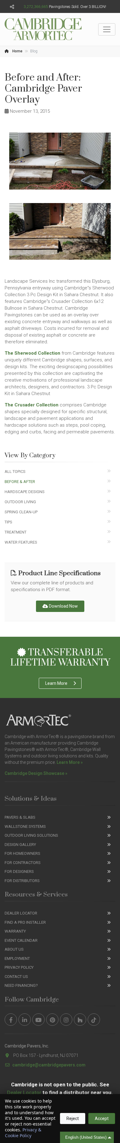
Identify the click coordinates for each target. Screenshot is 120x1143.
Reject (72, 1118)
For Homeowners (22, 853)
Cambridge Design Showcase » (36, 773)
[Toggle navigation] (106, 29)
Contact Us (16, 976)
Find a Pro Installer (25, 922)
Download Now (63, 606)
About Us (14, 949)
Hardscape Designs (25, 491)
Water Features (21, 542)
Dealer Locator (21, 913)
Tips (8, 522)
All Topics (15, 471)
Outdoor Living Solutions (31, 835)
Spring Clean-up (21, 512)
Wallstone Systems (25, 826)
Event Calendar (21, 940)
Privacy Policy (19, 967)
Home (16, 51)
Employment (17, 958)
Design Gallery (20, 844)
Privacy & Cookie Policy (23, 1132)
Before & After (20, 481)
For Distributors (22, 880)
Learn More (56, 683)
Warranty (15, 931)
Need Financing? (21, 985)
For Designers (19, 871)
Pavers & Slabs (20, 817)
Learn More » (70, 762)
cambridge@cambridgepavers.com (49, 1064)
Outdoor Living (20, 502)
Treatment (15, 532)
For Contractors (23, 862)
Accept (102, 1118)
